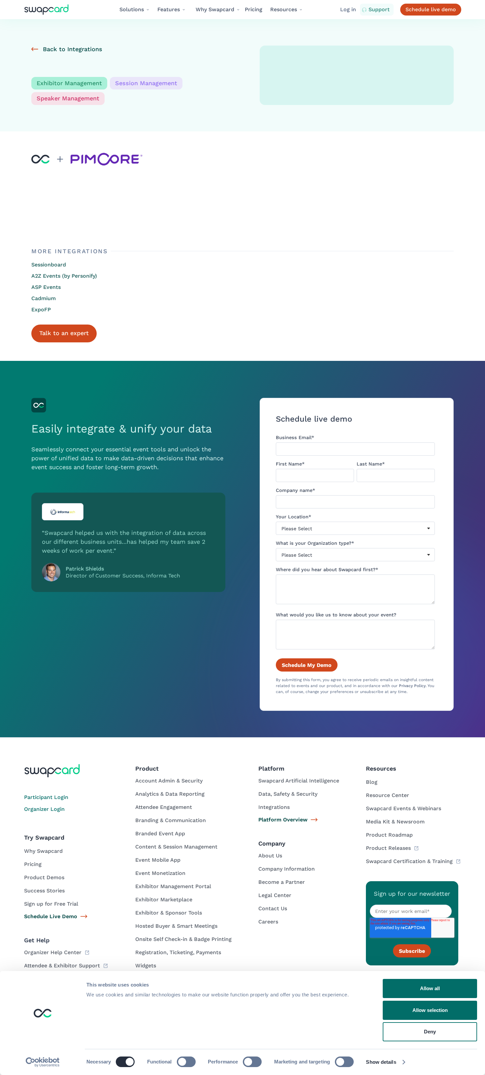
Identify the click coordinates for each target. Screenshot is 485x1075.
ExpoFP (41, 309)
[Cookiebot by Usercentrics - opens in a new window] (43, 1062)
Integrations (274, 807)
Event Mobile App (157, 860)
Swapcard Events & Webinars (403, 808)
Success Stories (44, 890)
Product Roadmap (389, 835)
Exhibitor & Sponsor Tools (168, 913)
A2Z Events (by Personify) (64, 276)
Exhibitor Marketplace (163, 899)
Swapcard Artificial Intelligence (298, 781)
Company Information (286, 869)
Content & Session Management (176, 847)
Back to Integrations (72, 49)
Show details (381, 1062)
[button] (134, 9)
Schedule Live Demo (50, 916)
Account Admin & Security (169, 781)
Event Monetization (160, 873)
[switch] (186, 1062)
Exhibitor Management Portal (173, 886)
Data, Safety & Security (287, 794)
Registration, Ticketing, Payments (178, 952)
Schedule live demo (430, 9)
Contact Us (272, 908)
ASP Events (46, 287)
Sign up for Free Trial (51, 904)
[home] (52, 9)
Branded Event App (160, 833)
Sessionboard (48, 264)
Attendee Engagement (163, 807)
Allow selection (430, 1010)
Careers (268, 922)
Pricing (253, 9)
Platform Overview (282, 819)
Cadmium (43, 298)
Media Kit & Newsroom (395, 821)
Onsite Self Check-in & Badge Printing (183, 939)
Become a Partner (281, 882)
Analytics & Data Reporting (170, 794)
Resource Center (387, 795)
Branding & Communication (170, 820)
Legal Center (274, 895)
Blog (371, 782)
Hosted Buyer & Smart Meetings (176, 926)
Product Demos (44, 877)
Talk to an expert (64, 332)
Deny (430, 1031)
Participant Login (46, 797)
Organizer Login (44, 809)
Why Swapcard (43, 851)
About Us (270, 855)
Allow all (430, 988)
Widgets (145, 965)
